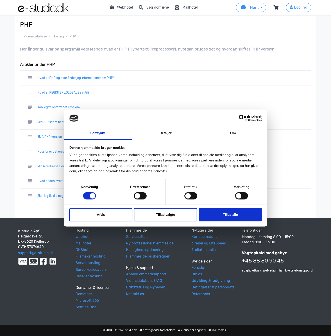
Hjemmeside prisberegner (148, 256)
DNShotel (83, 250)
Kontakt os (135, 294)
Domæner (84, 294)
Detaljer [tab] (165, 133)
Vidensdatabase (35, 36)
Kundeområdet (204, 237)
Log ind (300, 7)
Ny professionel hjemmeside (150, 243)
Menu (254, 7)
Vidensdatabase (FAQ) (144, 280)
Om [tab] (233, 133)
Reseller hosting (89, 276)
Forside (198, 267)
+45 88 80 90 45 (263, 261)
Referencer (201, 294)
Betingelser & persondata (213, 287)
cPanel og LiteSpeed (209, 243)
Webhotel (125, 7)
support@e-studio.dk (36, 253)
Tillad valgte (165, 214)
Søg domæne (157, 7)
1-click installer (204, 250)
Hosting (58, 36)
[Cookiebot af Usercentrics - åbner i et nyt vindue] (242, 118)
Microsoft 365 (87, 300)
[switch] (140, 196)
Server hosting (88, 263)
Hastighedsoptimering (145, 250)
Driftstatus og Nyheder (145, 287)
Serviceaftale (137, 237)
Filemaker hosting (91, 256)
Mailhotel (190, 7)
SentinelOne (86, 307)
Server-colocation (91, 269)
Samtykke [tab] (98, 133)
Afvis (101, 214)
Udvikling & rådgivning (211, 280)
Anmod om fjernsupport (146, 274)
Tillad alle (230, 214)
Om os (197, 274)
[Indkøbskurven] (276, 7)
